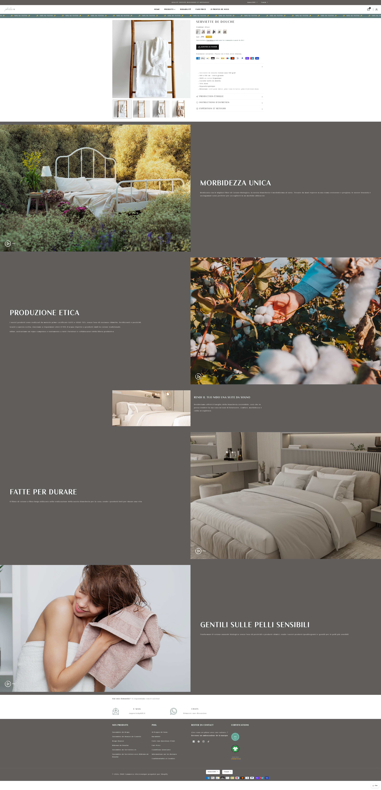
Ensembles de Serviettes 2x (124, 750)
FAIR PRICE (201, 9)
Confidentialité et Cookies (163, 758)
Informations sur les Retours (164, 754)
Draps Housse (118, 741)
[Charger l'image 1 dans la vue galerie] (122, 109)
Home (157, 9)
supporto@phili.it (137, 713)
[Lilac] (209, 32)
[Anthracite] (214, 32)
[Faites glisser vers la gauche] (113, 109)
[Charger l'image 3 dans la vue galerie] (161, 109)
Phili (122, 774)
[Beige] (204, 32)
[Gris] (225, 32)
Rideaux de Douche (120, 745)
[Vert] (220, 32)
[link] (250, 747)
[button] (169, 9)
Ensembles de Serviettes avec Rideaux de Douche (130, 756)
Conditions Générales (161, 750)
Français (263, 2)
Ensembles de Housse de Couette (126, 736)
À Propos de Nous (220, 9)
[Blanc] (198, 32)
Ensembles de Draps (121, 732)
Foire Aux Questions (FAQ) (163, 741)
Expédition (210, 40)
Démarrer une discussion (195, 713)
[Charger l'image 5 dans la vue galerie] (180, 109)
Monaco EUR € (251, 2)
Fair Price (156, 745)
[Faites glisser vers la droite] (189, 109)
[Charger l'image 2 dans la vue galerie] (141, 109)
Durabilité (185, 9)
